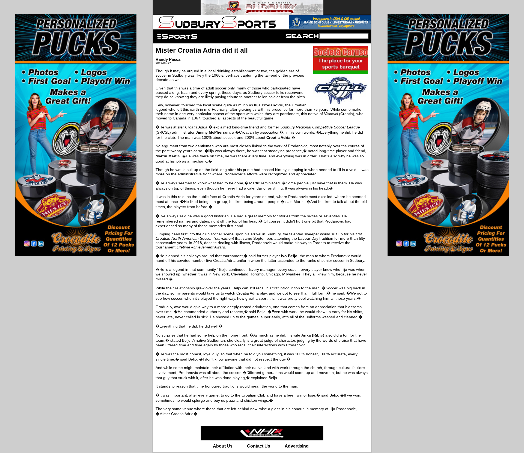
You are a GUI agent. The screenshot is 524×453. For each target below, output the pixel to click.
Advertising (297, 446)
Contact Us (258, 446)
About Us (223, 446)
